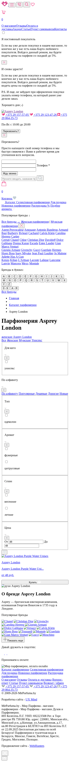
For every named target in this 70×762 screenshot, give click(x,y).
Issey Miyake (23, 253)
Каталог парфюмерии (15, 669)
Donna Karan (21, 243)
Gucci (36, 250)
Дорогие (53, 393)
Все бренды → (10, 221)
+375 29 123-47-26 (45, 114)
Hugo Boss (8, 253)
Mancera (16, 263)
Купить (33, 582)
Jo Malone (60, 253)
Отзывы (21, 25)
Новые (64, 393)
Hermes (56, 250)
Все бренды (8, 291)
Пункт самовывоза (42, 29)
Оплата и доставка (40, 679)
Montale (34, 263)
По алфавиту (9, 393)
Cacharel (33, 233)
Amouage (30, 229)
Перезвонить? (11, 131)
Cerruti (5, 239)
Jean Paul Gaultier (42, 253)
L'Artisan (23, 260)
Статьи (25, 29)
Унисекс (37, 340)
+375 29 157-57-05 (17, 114)
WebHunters (36, 745)
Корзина (7, 195)
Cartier (15, 236)
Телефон (43, 165)
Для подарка (58, 202)
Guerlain (46, 250)
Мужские (25, 340)
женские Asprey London (16, 336)
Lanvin (5, 263)
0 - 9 (5, 288)
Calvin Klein (47, 233)
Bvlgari (23, 233)
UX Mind (31, 699)
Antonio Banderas (47, 229)
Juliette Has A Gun (12, 256)
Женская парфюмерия (35, 221)
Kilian (13, 260)
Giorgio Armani (10, 250)
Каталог (10, 202)
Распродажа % (40, 205)
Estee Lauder (46, 243)
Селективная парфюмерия (33, 202)
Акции (17, 29)
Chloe (23, 239)
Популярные (27, 393)
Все (3, 340)
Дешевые (41, 393)
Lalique (44, 260)
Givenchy (26, 250)
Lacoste (34, 260)
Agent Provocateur (12, 229)
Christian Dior (35, 239)
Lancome (54, 260)
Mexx (25, 263)
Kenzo (5, 260)
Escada (34, 243)
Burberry (12, 233)
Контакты (60, 29)
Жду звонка (9, 173)
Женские (12, 340)
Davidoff (50, 239)
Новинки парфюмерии (16, 205)
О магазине (8, 25)
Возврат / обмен (53, 683)
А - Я (14, 288)
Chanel (14, 239)
